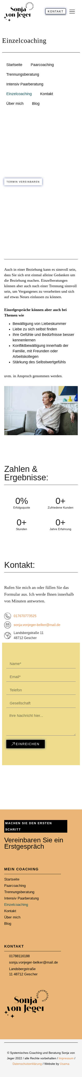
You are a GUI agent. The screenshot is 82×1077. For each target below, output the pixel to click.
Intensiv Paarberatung (24, 84)
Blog (36, 103)
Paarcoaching (42, 65)
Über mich (15, 103)
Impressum (66, 1058)
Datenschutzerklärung (28, 1063)
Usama (64, 1063)
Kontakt (46, 94)
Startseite (14, 65)
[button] (72, 11)
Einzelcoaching (19, 94)
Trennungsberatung (22, 74)
